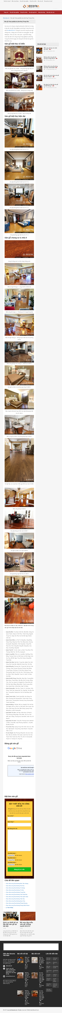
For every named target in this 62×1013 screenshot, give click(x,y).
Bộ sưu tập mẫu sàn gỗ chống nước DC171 (26, 924)
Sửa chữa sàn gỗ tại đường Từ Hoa (15, 890)
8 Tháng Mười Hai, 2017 (50, 78)
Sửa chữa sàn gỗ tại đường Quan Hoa (15, 901)
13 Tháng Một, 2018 (41, 967)
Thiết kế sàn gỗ (7, 1)
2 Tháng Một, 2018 (41, 985)
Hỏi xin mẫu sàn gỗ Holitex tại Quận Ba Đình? (42, 960)
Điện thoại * (11, 822)
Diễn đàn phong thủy (49, 990)
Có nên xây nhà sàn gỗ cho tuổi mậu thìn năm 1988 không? (41, 977)
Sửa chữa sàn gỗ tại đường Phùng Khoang (16, 903)
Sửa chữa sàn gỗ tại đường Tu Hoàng (15, 887)
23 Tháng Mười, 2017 (50, 51)
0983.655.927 (11, 30)
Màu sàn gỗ (40, 1)
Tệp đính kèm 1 (12, 853)
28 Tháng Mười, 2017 (50, 60)
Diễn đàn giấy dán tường (55, 985)
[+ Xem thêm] (9, 907)
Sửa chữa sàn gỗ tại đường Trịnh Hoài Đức (16, 894)
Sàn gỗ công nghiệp (14, 12)
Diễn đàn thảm (48, 963)
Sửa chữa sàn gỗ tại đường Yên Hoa (15, 885)
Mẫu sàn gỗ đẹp (15, 1)
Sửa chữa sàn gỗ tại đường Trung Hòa (15, 892)
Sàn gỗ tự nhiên (23, 12)
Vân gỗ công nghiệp (24, 1)
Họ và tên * (11, 816)
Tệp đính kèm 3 (12, 862)
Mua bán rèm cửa (50, 12)
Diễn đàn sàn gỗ (55, 959)
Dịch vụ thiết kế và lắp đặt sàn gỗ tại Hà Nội (10, 924)
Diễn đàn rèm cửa (48, 959)
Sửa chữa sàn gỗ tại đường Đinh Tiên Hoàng (17, 883)
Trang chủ (6, 12)
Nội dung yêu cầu (12, 828)
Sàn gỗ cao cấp (49, 971)
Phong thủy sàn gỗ (48, 1)
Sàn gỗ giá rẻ (55, 971)
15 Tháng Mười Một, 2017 (51, 69)
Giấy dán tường (41, 12)
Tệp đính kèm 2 (12, 858)
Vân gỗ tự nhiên (33, 1)
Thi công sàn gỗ (48, 975)
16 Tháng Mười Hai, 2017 (51, 87)
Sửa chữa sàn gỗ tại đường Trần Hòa (15, 898)
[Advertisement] (47, 27)
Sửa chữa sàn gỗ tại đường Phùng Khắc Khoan (17, 905)
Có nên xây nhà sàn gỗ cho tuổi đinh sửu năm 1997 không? (41, 995)
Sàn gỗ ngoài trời (33, 12)
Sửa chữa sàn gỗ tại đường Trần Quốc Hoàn (17, 896)
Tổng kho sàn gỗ (49, 979)
